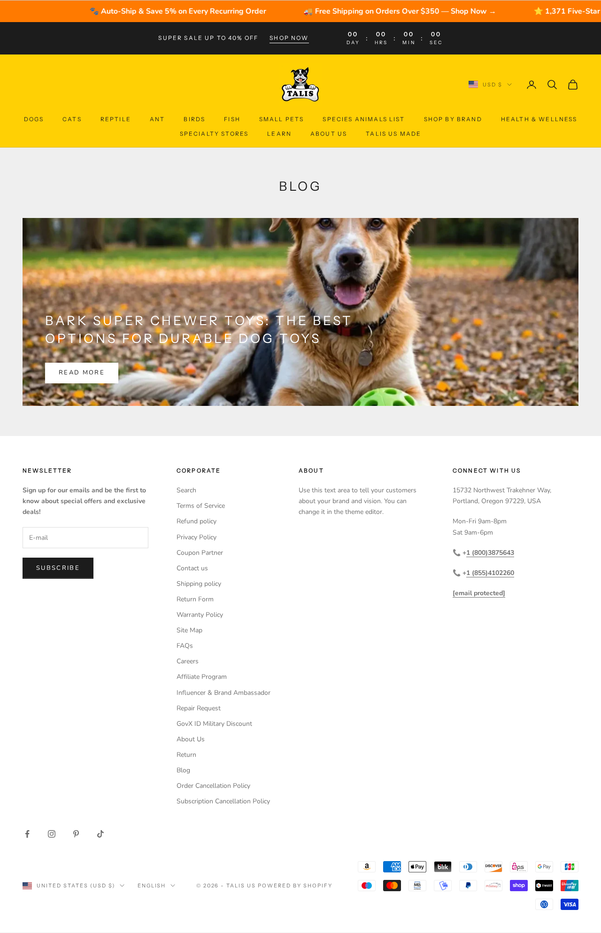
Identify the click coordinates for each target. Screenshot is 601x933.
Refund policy (196, 521)
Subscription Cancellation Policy (223, 801)
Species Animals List (364, 119)
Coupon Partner (200, 552)
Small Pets (281, 119)
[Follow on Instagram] (51, 834)
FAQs (185, 645)
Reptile (115, 119)
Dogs (34, 119)
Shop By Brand (453, 119)
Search (186, 490)
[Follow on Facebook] (27, 834)
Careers (188, 661)
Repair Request (199, 708)
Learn (279, 133)
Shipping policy (199, 583)
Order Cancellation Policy (213, 785)
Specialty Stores (214, 133)
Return (186, 754)
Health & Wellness (539, 119)
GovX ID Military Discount (214, 723)
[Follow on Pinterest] (76, 834)
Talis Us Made (393, 133)
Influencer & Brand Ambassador (223, 692)
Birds (194, 119)
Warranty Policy (200, 614)
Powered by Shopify (295, 885)
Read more (82, 372)
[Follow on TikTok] (100, 834)
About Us (328, 133)
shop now (289, 37)
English (152, 885)
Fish (232, 119)
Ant (157, 119)
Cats (72, 119)
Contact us (192, 568)
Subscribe (58, 568)
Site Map (189, 630)
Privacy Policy (196, 537)
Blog (183, 770)
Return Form (195, 599)
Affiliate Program (202, 676)
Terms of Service (201, 505)
